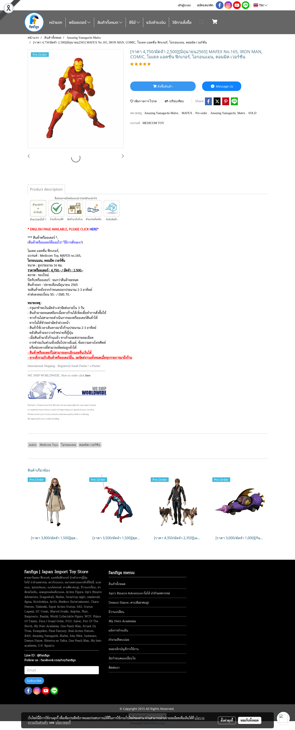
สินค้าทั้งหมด (108, 22)
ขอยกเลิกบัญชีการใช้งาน (124, 649)
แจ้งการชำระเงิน (118, 630)
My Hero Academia (122, 621)
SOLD (252, 113)
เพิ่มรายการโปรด (145, 101)
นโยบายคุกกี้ (63, 722)
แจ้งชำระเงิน (156, 22)
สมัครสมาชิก (205, 5)
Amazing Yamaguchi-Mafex (161, 113)
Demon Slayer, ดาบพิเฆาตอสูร (129, 602)
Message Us (224, 86)
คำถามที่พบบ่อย (119, 639)
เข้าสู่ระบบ (184, 5)
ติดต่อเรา (114, 667)
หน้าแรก (55, 22)
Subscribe (34, 681)
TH (261, 5)
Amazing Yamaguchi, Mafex (228, 113)
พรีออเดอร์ (78, 22)
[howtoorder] (69, 389)
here (87, 375)
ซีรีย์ (132, 22)
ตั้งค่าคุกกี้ (227, 720)
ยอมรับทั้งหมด (250, 720)
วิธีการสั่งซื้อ (182, 22)
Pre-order (201, 113)
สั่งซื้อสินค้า (165, 86)
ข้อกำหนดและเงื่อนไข (122, 658)
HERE (93, 229)
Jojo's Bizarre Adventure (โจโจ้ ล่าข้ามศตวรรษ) (139, 593)
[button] (201, 22)
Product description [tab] (46, 189)
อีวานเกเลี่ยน (116, 611)
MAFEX (187, 113)
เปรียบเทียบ (176, 101)
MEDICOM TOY (153, 123)
